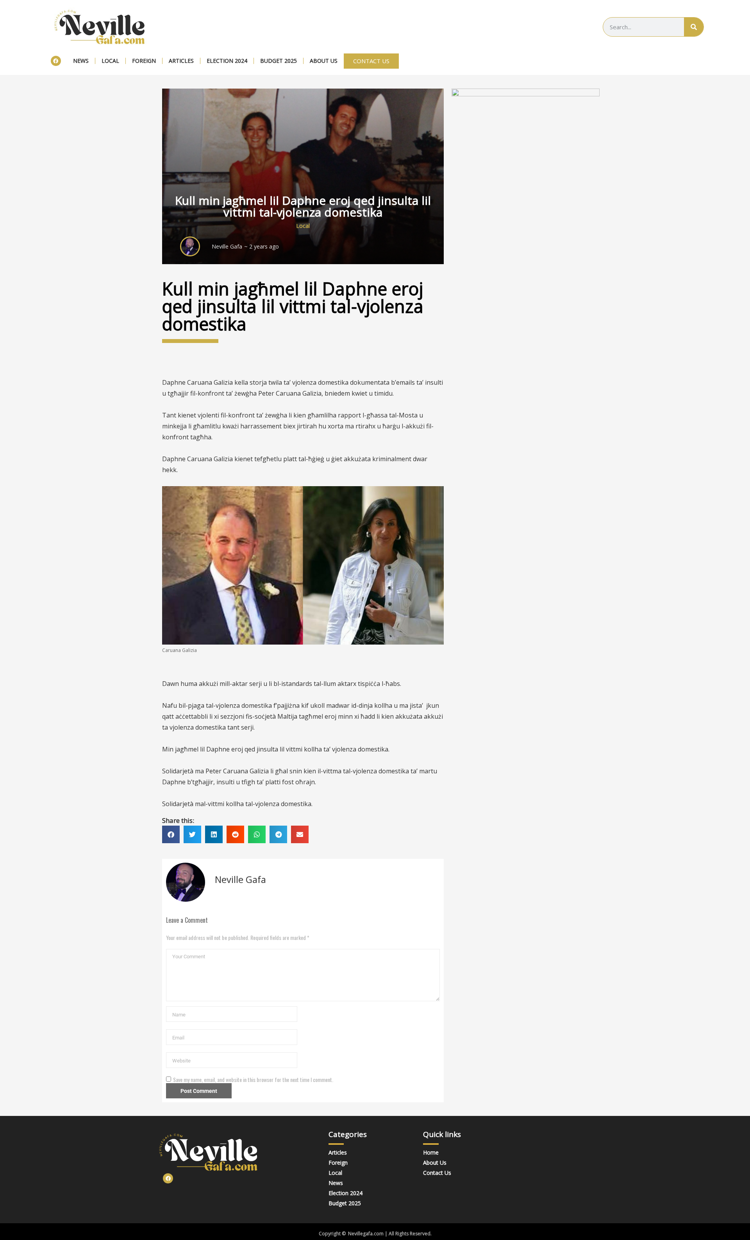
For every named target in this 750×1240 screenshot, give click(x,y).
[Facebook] (56, 61)
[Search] (694, 27)
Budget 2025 (278, 60)
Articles (181, 60)
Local (110, 60)
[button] (171, 834)
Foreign (144, 60)
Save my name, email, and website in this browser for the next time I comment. (253, 1079)
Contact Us (437, 1172)
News (81, 60)
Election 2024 (227, 60)
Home (431, 1152)
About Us (324, 60)
